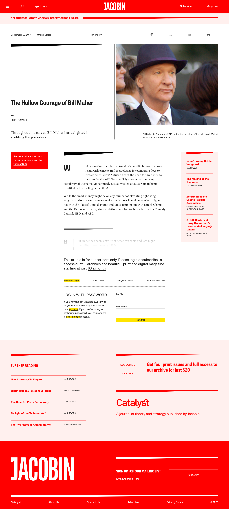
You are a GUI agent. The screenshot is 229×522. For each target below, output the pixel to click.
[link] (41, 6)
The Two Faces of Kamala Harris (31, 425)
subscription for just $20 (63, 18)
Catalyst (16, 502)
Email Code (98, 280)
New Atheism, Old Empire (26, 379)
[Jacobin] (114, 6)
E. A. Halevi (191, 168)
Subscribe (186, 6)
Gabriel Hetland (194, 207)
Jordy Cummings (72, 391)
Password (122, 307)
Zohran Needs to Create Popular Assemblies (196, 200)
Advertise (133, 502)
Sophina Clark (193, 233)
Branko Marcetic (72, 424)
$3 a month (97, 268)
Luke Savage (19, 120)
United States (44, 35)
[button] (7, 6)
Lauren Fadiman (194, 186)
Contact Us (93, 502)
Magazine (212, 6)
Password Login (72, 280)
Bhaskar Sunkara (195, 209)
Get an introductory (24, 18)
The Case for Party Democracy (30, 402)
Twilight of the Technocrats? (28, 413)
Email (119, 294)
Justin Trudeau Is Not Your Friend (31, 391)
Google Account (125, 280)
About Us (53, 502)
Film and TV (96, 35)
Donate (127, 373)
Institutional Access (155, 280)
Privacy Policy (174, 502)
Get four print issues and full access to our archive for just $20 (28, 160)
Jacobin (42, 18)
